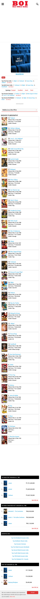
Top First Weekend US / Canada (20, 559)
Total (31, 90)
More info (12, 596)
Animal (10, 489)
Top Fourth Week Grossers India (20, 553)
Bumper (13, 90)
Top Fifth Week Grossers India (20, 556)
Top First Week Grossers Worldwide (20, 547)
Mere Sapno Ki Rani (32, 94)
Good (26, 90)
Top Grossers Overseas (20, 544)
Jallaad (4, 82)
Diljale (15, 81)
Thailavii (17, 94)
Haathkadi (4, 87)
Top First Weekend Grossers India (20, 538)
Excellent (20, 90)
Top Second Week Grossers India (20, 550)
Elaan (3, 99)
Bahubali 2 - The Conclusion (15, 511)
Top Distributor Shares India (20, 541)
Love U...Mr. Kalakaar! (8, 95)
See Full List (9, 82)
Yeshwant (21, 81)
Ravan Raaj (29, 81)
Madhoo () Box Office (10, 110)
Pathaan (10, 495)
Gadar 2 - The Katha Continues (16, 517)
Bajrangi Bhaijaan (13, 582)
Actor (3, 77)
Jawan (10, 483)
